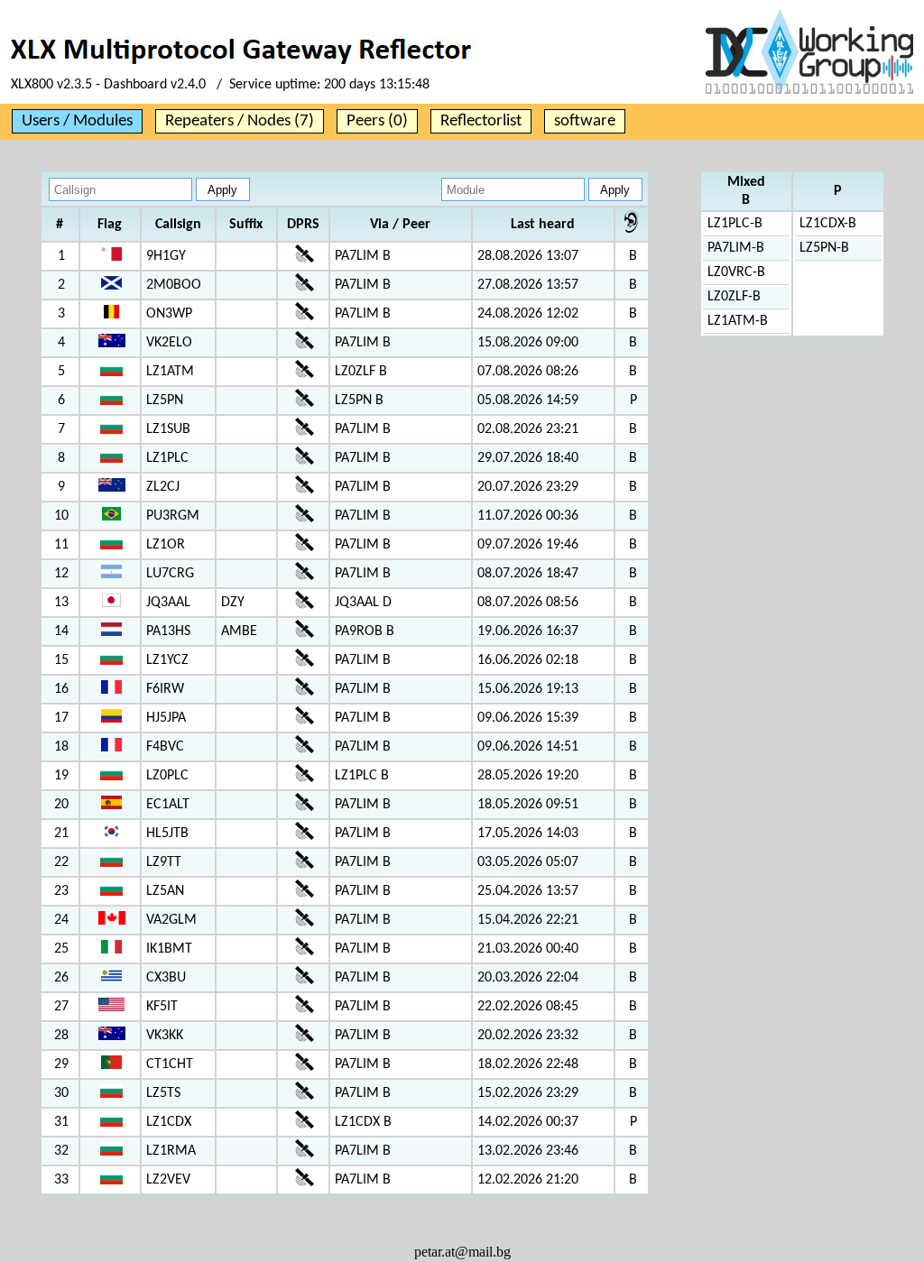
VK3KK (164, 1035)
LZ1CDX (168, 1122)
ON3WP (169, 314)
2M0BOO (173, 285)
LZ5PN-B (824, 248)
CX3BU (166, 978)
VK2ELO (169, 343)
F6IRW (165, 689)
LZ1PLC (167, 458)
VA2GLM (171, 920)
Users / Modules (77, 121)
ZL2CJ (163, 487)
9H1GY (166, 256)
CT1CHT (169, 1064)
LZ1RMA (171, 1151)
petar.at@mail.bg (462, 1251)
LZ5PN (164, 400)
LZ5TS (163, 1093)
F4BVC (165, 747)
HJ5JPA (166, 718)
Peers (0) (377, 121)
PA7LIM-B (735, 248)
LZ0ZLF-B (734, 297)
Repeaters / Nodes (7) (239, 121)
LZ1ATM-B (737, 321)
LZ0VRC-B (736, 272)
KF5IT (162, 1006)
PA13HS (168, 631)
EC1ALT (167, 804)
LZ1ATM (170, 371)
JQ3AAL (168, 602)
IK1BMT (169, 949)
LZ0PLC (167, 776)
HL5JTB (167, 833)
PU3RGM (172, 516)
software (584, 121)
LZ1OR (165, 545)
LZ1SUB (168, 429)
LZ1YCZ (167, 660)
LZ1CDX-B (827, 223)
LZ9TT (163, 862)
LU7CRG (170, 574)
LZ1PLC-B (734, 223)
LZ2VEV (168, 1180)
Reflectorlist (481, 121)
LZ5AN (165, 891)
